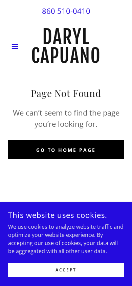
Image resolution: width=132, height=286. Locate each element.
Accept (66, 270)
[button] (16, 46)
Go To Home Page (66, 150)
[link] (65, 46)
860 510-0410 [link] (66, 11)
